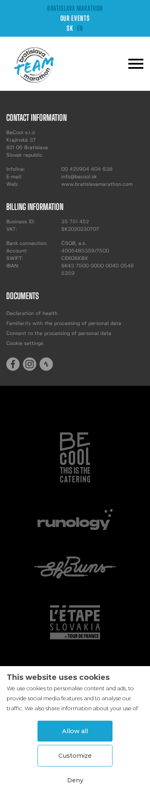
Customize (75, 755)
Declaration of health (32, 313)
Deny (75, 780)
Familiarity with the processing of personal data (63, 323)
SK (70, 28)
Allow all (75, 731)
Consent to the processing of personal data (58, 333)
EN (80, 28)
